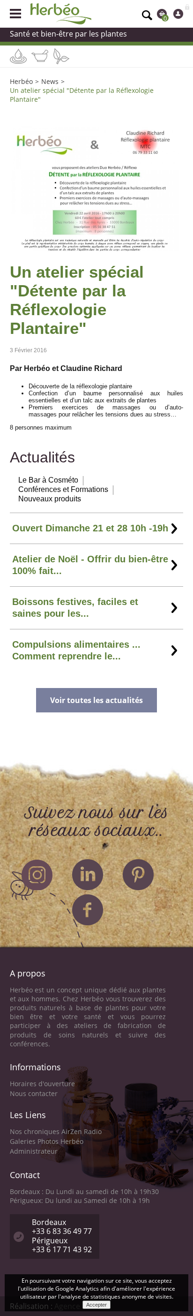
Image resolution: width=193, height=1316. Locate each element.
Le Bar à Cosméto (48, 480)
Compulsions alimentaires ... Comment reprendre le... (76, 650)
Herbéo (21, 81)
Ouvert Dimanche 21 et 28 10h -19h (90, 528)
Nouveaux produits (49, 499)
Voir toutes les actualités (96, 700)
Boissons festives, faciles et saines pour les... (75, 608)
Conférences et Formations (63, 489)
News (50, 81)
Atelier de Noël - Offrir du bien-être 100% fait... (90, 565)
